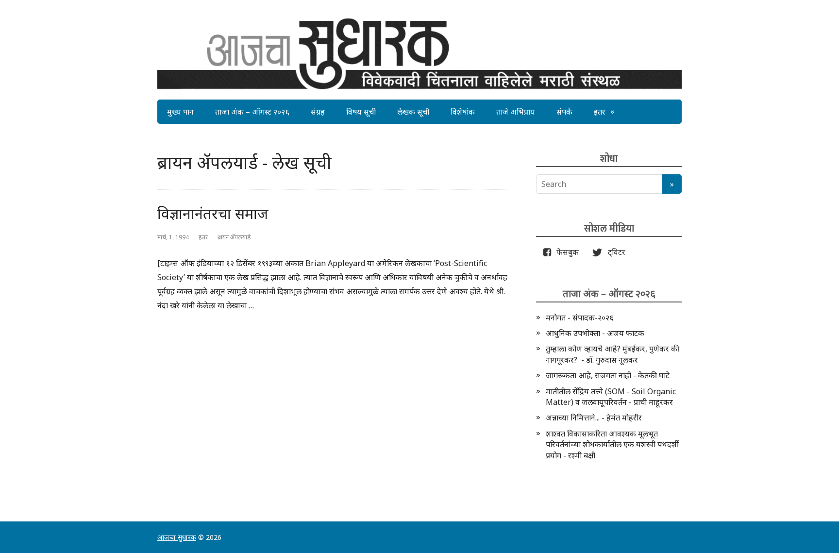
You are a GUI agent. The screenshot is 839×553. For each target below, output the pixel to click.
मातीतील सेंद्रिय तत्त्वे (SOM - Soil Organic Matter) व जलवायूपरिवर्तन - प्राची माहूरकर (611, 396)
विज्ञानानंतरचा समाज (212, 213)
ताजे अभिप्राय (515, 111)
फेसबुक (566, 252)
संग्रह (318, 111)
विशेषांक (463, 111)
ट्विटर (613, 252)
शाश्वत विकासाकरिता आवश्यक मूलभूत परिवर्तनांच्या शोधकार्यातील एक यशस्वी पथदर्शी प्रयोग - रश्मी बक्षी (612, 444)
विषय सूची (361, 111)
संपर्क (564, 111)
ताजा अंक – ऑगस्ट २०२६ (252, 111)
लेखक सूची (413, 111)
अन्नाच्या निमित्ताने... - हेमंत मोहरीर (594, 417)
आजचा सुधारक (176, 537)
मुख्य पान (180, 111)
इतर (599, 111)
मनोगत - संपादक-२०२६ (580, 317)
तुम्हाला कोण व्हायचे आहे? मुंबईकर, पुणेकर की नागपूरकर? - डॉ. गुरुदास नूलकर (612, 354)
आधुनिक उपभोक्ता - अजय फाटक (595, 333)
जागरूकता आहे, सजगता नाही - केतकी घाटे (608, 375)
